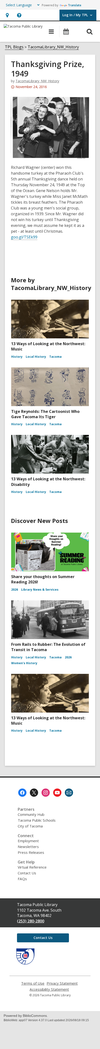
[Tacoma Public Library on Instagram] (46, 793)
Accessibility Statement (49, 989)
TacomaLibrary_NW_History (53, 47)
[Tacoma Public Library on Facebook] (22, 793)
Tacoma (55, 357)
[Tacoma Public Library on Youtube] (57, 793)
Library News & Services (39, 590)
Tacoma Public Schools (37, 820)
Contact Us (27, 872)
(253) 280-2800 (30, 921)
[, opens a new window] (25, 963)
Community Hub (31, 814)
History (17, 357)
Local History (36, 357)
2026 (14, 590)
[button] (7, 15)
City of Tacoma (30, 826)
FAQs (22, 878)
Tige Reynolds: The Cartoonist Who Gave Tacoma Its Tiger (45, 414)
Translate (74, 5)
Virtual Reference (32, 867)
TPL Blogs (14, 47)
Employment (28, 840)
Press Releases (31, 852)
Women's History (24, 663)
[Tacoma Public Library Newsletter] (69, 793)
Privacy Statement (62, 983)
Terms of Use (32, 983)
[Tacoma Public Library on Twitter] (34, 793)
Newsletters (28, 846)
